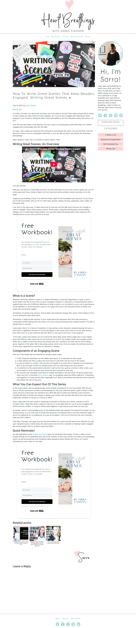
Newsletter (55, 36)
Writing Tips (17, 109)
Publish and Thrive (40, 434)
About (87, 36)
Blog (47, 36)
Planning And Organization (111, 139)
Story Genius (43, 375)
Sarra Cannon (31, 105)
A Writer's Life (110, 135)
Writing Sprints (77, 36)
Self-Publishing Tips (110, 144)
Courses (65, 36)
